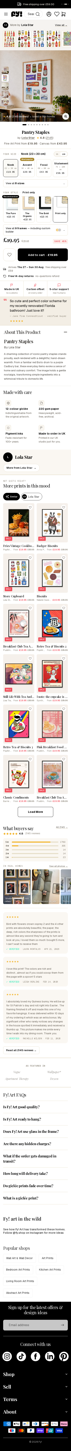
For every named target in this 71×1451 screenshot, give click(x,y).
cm (63, 154)
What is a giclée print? (20, 1198)
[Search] (38, 14)
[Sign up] (62, 1325)
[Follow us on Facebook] (35, 1356)
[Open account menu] (49, 14)
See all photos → (58, 866)
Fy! (40, 1441)
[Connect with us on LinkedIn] (49, 1356)
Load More (35, 812)
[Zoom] (65, 116)
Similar (13, 496)
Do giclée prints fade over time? (28, 1185)
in (57, 154)
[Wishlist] (57, 14)
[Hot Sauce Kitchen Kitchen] (9, 38)
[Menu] (5, 14)
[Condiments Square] (53, 38)
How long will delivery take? (25, 1173)
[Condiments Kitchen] (24, 38)
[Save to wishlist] (9, 254)
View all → (61, 25)
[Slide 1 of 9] (5, 70)
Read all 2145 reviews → (21, 1050)
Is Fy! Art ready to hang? (22, 1119)
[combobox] (33, 14)
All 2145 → (62, 827)
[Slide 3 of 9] (5, 86)
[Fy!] (16, 14)
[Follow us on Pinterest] (64, 1356)
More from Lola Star (21, 467)
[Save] (30, 507)
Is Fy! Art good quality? (21, 1106)
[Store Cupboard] (39, 38)
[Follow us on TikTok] (21, 1356)
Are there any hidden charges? (27, 1143)
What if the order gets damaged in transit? (29, 1158)
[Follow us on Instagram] (7, 1356)
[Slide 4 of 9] (5, 94)
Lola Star (28, 138)
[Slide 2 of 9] (5, 78)
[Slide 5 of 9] (5, 101)
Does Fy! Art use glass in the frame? (31, 1131)
